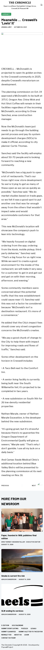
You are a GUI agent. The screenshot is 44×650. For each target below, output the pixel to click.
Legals (33, 628)
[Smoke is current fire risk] (22, 560)
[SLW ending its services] (22, 595)
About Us (18, 635)
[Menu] (42, 5)
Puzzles (24, 628)
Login (26, 635)
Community (6, 14)
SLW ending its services (12, 611)
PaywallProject (7, 647)
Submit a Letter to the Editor (31, 631)
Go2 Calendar (17, 625)
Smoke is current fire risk (13, 576)
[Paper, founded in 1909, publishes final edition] (22, 520)
